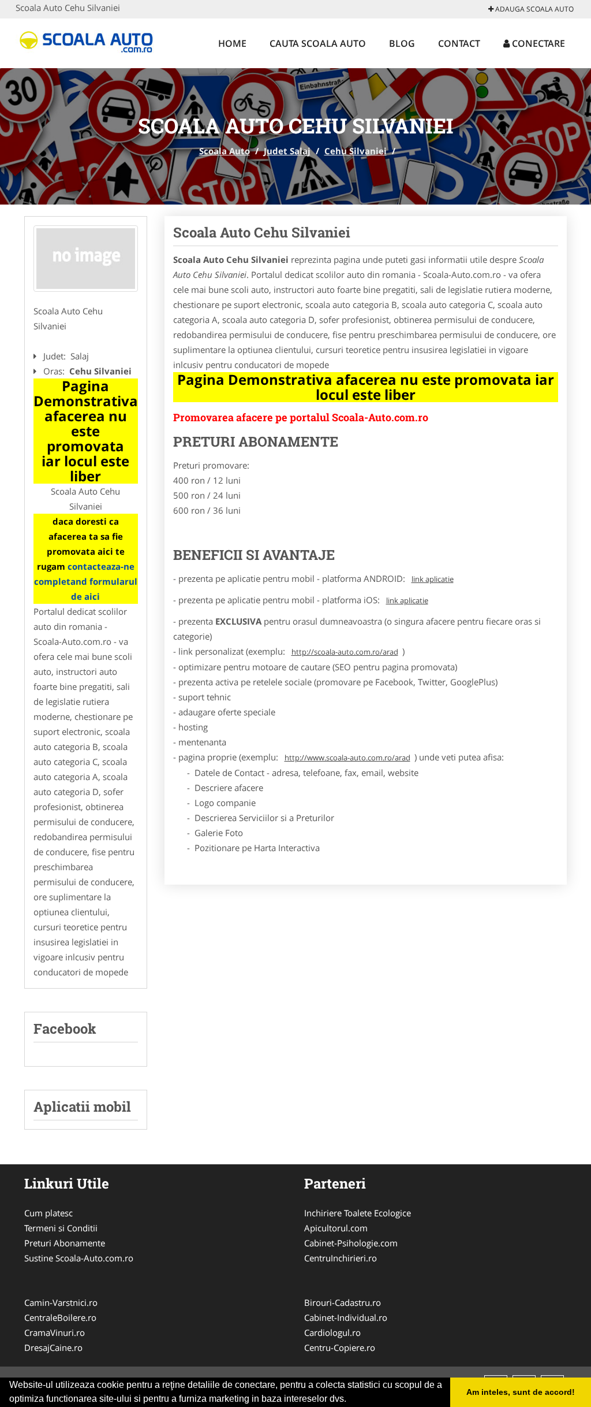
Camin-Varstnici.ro (61, 1302)
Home (232, 43)
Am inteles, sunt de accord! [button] (520, 1392)
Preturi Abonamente (64, 1243)
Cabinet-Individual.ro (345, 1317)
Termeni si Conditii (61, 1228)
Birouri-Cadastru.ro (342, 1302)
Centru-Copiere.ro (339, 1347)
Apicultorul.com (336, 1228)
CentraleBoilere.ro (60, 1317)
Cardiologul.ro (332, 1332)
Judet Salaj (287, 151)
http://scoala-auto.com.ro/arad (344, 652)
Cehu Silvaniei (355, 151)
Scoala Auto (224, 151)
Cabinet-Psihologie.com (351, 1243)
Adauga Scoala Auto (533, 9)
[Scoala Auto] (91, 41)
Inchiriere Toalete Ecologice (357, 1213)
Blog (402, 43)
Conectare (537, 43)
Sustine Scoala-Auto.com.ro (78, 1258)
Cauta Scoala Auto (318, 43)
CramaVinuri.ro (54, 1332)
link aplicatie (433, 579)
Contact (459, 43)
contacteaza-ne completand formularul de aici (85, 581)
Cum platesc (48, 1213)
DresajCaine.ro (53, 1347)
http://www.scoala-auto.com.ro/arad (347, 757)
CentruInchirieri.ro (340, 1258)
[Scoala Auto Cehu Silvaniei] (85, 258)
